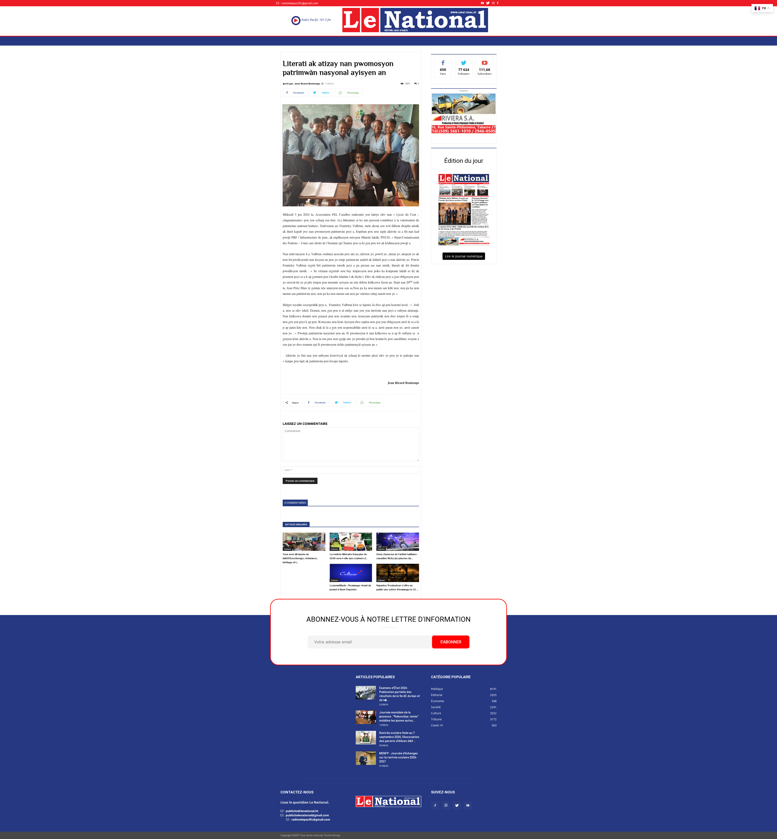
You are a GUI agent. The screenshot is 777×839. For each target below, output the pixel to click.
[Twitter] (489, 3)
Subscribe (484, 60)
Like (443, 60)
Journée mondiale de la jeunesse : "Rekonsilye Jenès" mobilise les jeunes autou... (398, 716)
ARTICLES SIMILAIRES (296, 524)
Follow (464, 60)
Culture (287, 549)
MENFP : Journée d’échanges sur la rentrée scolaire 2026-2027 (398, 757)
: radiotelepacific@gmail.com (299, 3)
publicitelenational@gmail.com (307, 815)
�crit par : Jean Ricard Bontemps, (301, 83)
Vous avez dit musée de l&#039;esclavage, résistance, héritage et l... (300, 558)
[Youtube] (483, 3)
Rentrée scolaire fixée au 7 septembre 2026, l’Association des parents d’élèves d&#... (399, 737)
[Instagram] (494, 3)
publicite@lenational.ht (302, 811)
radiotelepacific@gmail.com (310, 819)
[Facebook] (499, 3)
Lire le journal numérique (464, 256)
